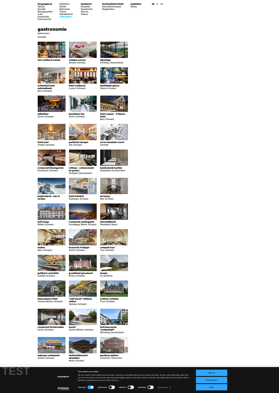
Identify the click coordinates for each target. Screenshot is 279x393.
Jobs (40, 14)
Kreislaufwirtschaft (112, 4)
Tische (62, 12)
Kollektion (64, 3)
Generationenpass (111, 6)
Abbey (133, 6)
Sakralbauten (66, 14)
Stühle (62, 6)
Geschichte (87, 9)
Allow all (211, 373)
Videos (84, 14)
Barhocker (64, 9)
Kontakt (41, 9)
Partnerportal (44, 19)
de (153, 4)
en (161, 3)
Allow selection (211, 380)
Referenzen (65, 17)
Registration (108, 9)
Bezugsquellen (45, 12)
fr (157, 3)
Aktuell (41, 6)
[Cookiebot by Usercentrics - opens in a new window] (63, 388)
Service (84, 12)
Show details (163, 387)
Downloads (43, 17)
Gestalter (85, 6)
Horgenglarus (45, 4)
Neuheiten (135, 4)
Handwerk (86, 4)
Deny (212, 387)
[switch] (112, 387)
